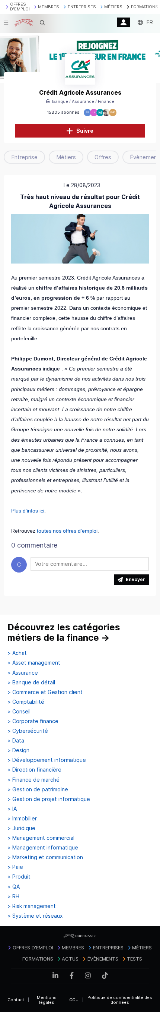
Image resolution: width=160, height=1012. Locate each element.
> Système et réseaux (35, 916)
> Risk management (31, 906)
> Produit (19, 877)
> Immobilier (22, 819)
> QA (13, 887)
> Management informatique (42, 848)
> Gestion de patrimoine (37, 789)
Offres (103, 157)
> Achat (17, 653)
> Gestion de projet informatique (48, 799)
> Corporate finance (32, 721)
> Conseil (19, 712)
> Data (15, 741)
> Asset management (33, 663)
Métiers (66, 157)
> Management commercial (40, 838)
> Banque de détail (31, 682)
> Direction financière (34, 770)
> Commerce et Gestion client (45, 692)
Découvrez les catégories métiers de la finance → (63, 632)
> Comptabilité (25, 702)
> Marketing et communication (45, 857)
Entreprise (24, 157)
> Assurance (22, 673)
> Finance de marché (33, 780)
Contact (15, 999)
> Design (18, 750)
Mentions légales (47, 1000)
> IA (12, 809)
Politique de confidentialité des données (119, 1000)
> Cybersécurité (27, 731)
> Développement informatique (46, 760)
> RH (13, 896)
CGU (74, 999)
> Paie (15, 867)
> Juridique (21, 828)
